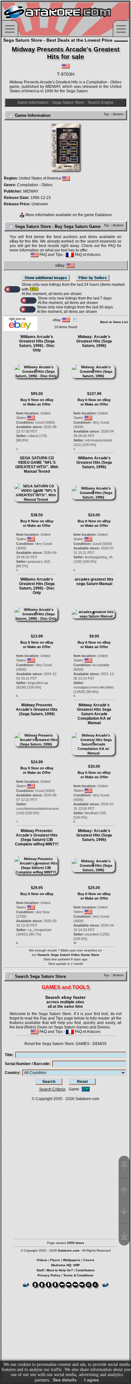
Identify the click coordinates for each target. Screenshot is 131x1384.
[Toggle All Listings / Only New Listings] (12, 289)
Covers (88, 1260)
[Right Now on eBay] (20, 330)
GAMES (82, 1044)
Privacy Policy (49, 1275)
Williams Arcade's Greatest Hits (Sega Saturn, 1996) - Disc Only (37, 343)
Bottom (118, 114)
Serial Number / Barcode (27, 1064)
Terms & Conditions (78, 1275)
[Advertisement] (65, 1166)
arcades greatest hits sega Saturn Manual (94, 581)
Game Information (32, 102)
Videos (42, 1260)
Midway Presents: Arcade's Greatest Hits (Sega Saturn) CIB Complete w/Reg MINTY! (37, 837)
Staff (40, 1270)
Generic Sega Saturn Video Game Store (68, 955)
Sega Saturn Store (68, 102)
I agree (91, 1379)
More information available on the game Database (68, 215)
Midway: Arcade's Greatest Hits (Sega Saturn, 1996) (94, 341)
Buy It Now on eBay (36, 400)
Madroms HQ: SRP (65, 1265)
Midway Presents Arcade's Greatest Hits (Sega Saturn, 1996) (37, 709)
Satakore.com (87, 1099)
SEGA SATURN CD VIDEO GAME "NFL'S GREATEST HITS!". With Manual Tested (36, 465)
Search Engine (101, 102)
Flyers (55, 1260)
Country (12, 1072)
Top (106, 114)
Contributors (85, 1270)
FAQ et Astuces (87, 254)
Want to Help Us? (59, 1270)
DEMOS (100, 1044)
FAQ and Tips (50, 254)
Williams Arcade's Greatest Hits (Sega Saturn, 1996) (94, 462)
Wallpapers (71, 1260)
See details (65, 1379)
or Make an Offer (37, 404)
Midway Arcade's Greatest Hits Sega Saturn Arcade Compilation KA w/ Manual (94, 714)
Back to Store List (114, 322)
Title (8, 1055)
